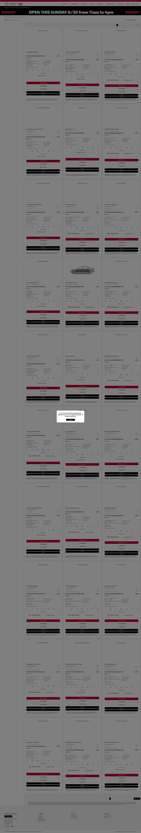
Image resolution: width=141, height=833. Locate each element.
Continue (70, 419)
